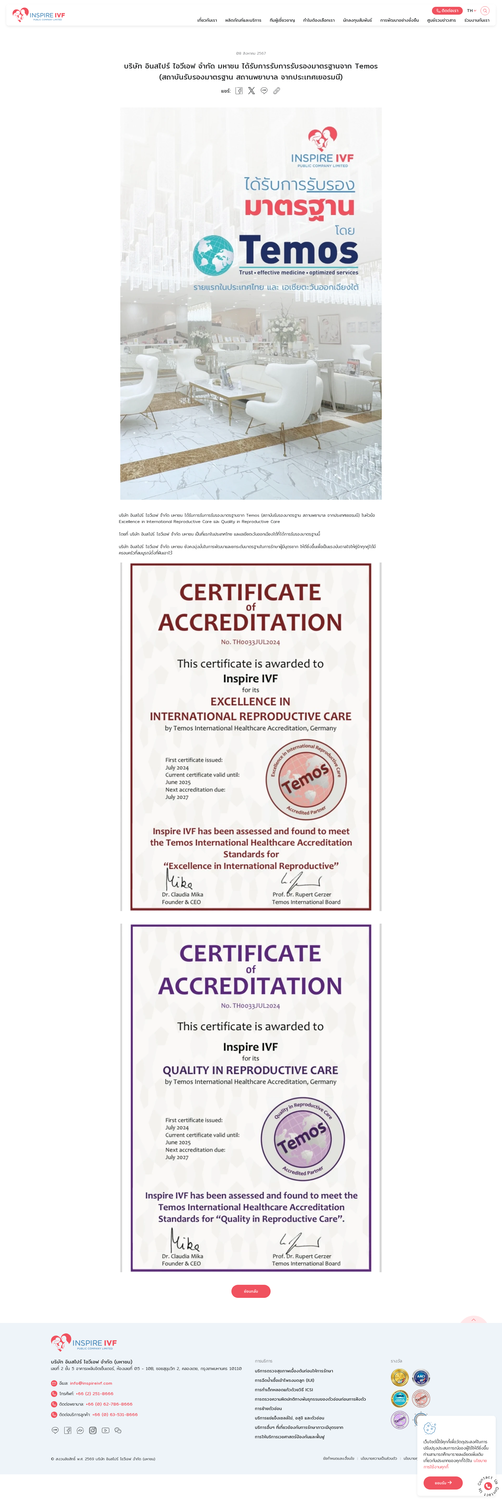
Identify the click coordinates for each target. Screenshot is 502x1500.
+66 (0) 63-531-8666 (115, 1414)
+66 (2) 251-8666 (94, 1393)
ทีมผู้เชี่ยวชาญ (282, 20)
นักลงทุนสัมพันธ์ (357, 20)
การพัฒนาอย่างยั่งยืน (399, 20)
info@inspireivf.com (91, 1383)
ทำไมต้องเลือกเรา (319, 20)
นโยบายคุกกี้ (413, 1458)
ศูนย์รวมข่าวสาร (441, 20)
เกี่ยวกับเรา (207, 20)
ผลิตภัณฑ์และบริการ (243, 20)
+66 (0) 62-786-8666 (109, 1404)
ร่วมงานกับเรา (476, 20)
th (470, 10)
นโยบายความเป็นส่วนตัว (379, 1458)
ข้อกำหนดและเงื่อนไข (338, 1458)
